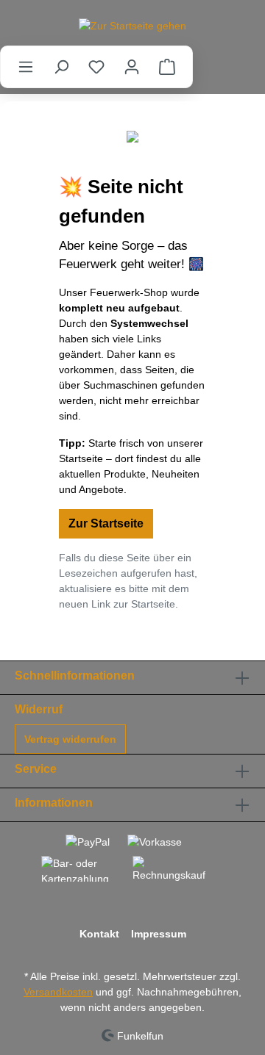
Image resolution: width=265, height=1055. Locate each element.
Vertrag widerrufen (70, 739)
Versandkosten (58, 992)
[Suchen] (61, 67)
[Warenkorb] (167, 67)
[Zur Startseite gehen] (132, 26)
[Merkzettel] (96, 67)
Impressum (158, 934)
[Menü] (25, 67)
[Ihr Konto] (131, 67)
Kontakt (99, 934)
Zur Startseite (106, 523)
